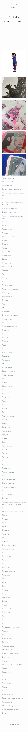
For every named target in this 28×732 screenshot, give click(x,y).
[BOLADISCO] (14, 669)
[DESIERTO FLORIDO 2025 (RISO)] (14, 178)
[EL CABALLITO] (14, 300)
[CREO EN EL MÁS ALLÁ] (14, 353)
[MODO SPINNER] (14, 553)
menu (13, 7)
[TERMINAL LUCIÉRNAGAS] (14, 706)
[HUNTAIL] (14, 453)
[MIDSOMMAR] (14, 620)
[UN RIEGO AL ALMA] (14, 285)
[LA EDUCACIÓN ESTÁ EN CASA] (14, 327)
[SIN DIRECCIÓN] (14, 468)
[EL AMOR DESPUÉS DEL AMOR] (14, 237)
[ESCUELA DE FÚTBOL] (14, 609)
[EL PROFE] (14, 713)
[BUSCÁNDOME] (14, 598)
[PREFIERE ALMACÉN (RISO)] (14, 182)
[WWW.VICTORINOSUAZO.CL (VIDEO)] (14, 222)
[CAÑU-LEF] (14, 542)
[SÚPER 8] (14, 409)
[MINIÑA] (14, 439)
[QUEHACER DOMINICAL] (14, 446)
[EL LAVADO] (14, 519)
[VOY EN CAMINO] (14, 263)
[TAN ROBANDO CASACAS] (14, 308)
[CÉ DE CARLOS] (14, 360)
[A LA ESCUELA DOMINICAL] (14, 646)
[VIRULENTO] (14, 642)
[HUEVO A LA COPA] (14, 495)
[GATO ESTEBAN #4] (14, 575)
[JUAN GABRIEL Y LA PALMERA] (14, 564)
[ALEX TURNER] (14, 457)
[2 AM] (14, 304)
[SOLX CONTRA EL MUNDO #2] (14, 487)
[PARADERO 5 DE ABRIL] (14, 229)
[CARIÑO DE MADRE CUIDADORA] (14, 654)
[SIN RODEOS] (14, 282)
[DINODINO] (14, 560)
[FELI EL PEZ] (14, 233)
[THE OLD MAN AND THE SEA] (14, 545)
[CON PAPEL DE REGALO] (14, 472)
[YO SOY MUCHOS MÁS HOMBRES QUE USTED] (14, 512)
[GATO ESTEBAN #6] (14, 702)
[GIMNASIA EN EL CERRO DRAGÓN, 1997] (14, 665)
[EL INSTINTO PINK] (14, 556)
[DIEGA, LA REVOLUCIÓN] (14, 639)
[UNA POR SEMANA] (14, 368)
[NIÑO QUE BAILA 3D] (14, 63)
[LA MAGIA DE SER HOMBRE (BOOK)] (14, 165)
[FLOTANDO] (14, 590)
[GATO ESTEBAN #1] (14, 427)
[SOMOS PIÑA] (14, 405)
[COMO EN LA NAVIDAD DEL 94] (14, 480)
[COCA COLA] (14, 244)
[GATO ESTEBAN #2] (14, 267)
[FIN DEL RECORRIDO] (14, 680)
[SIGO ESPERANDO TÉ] (14, 323)
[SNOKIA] (14, 586)
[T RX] (14, 390)
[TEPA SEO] (14, 661)
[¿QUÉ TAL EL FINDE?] (14, 568)
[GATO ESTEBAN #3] (14, 650)
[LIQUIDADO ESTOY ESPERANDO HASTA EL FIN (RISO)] (14, 194)
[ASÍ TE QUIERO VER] (14, 297)
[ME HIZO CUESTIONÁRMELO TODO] (14, 289)
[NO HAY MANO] (14, 278)
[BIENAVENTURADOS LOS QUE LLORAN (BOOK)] (14, 115)
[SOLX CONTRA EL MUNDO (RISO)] (14, 209)
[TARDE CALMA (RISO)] (14, 186)
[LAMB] (14, 616)
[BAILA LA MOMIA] (14, 431)
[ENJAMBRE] (14, 241)
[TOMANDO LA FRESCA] (14, 695)
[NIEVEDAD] (14, 450)
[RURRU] (14, 345)
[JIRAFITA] (14, 424)
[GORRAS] (14, 601)
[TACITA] (14, 364)
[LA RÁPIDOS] (14, 534)
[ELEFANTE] (14, 248)
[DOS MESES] (14, 530)
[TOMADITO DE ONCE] (14, 379)
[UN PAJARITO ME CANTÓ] (14, 691)
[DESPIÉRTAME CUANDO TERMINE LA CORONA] (14, 523)
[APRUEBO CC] (14, 252)
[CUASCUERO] (14, 330)
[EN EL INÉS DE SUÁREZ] (14, 635)
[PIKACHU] (14, 412)
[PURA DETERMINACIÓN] (14, 483)
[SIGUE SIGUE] (14, 394)
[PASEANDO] (14, 349)
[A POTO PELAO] (14, 226)
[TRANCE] (14, 583)
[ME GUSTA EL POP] (14, 594)
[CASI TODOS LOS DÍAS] (14, 334)
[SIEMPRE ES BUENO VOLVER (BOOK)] (14, 142)
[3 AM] (14, 527)
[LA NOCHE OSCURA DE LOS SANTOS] (14, 710)
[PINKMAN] (14, 538)
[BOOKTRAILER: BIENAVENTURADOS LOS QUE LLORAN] (14, 217)
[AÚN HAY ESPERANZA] (14, 386)
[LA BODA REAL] (14, 657)
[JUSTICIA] (14, 687)
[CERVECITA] (14, 383)
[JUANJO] (14, 442)
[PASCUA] (14, 508)
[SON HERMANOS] (14, 676)
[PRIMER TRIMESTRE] (14, 476)
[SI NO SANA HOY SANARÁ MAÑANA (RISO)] (14, 189)
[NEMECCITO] (14, 341)
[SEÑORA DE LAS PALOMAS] (14, 571)
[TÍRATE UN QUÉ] (14, 312)
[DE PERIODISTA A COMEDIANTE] (14, 315)
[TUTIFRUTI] (14, 579)
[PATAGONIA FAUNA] (14, 435)
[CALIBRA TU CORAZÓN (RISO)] (14, 212)
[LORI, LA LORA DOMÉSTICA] (14, 491)
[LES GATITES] (14, 624)
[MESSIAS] (14, 259)
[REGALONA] (14, 401)
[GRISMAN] (14, 515)
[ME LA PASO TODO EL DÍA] (14, 371)
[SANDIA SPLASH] (14, 397)
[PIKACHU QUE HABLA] (14, 375)
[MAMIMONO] (14, 356)
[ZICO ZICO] (14, 498)
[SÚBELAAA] (14, 631)
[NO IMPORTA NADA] (14, 683)
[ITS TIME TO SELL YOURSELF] (14, 549)
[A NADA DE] (14, 270)
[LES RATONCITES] (14, 672)
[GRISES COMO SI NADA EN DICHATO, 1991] (14, 698)
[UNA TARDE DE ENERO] (14, 338)
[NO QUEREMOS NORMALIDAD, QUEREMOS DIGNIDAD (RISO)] (14, 204)
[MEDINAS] (14, 605)
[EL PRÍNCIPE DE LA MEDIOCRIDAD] (14, 627)
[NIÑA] (14, 274)
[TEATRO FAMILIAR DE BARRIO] (14, 416)
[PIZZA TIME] (14, 420)
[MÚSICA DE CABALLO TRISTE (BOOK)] (14, 87)
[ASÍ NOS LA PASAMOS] (14, 293)
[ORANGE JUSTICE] (14, 256)
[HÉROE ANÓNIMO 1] (14, 465)
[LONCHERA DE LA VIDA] (14, 461)
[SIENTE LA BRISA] (14, 612)
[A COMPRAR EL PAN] (14, 319)
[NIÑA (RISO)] (14, 199)
